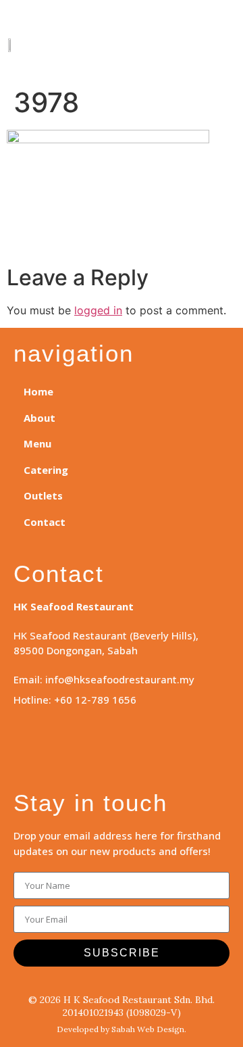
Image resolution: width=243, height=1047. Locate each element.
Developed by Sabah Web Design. (121, 1029)
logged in (98, 310)
